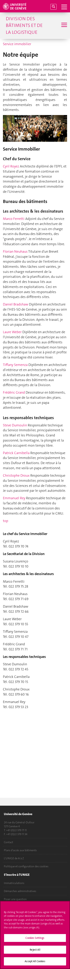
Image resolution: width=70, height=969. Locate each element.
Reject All (35, 949)
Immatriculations (14, 883)
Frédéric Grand (14, 392)
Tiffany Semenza (15, 364)
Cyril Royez (11, 166)
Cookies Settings (34, 938)
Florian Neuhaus (15, 251)
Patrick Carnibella (16, 453)
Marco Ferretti (13, 218)
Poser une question (15, 899)
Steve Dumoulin (15, 425)
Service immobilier (17, 44)
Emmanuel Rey (14, 498)
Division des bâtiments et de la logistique (24, 25)
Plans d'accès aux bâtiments (20, 850)
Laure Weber (12, 332)
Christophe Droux (16, 475)
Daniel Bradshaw (15, 304)
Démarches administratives (20, 891)
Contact (8, 842)
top (5, 520)
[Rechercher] (53, 7)
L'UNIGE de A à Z (14, 858)
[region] (35, 935)
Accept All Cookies (35, 961)
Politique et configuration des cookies (26, 866)
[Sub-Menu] (63, 25)
